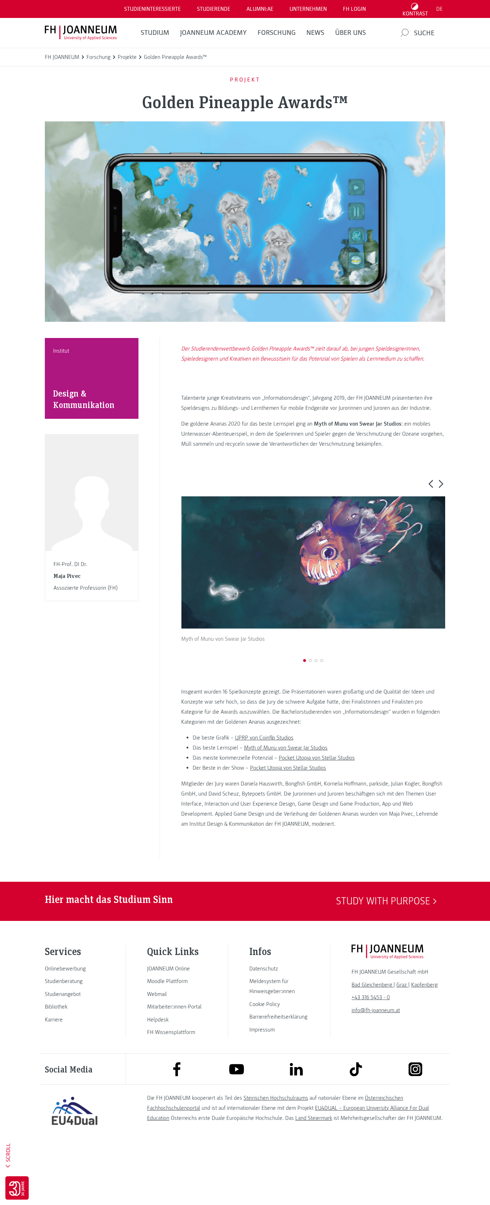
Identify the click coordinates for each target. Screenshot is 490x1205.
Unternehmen (308, 9)
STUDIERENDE (213, 9)
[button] (431, 483)
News (315, 32)
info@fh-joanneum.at (376, 1010)
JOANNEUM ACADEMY (213, 32)
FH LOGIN (354, 9)
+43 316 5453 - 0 (371, 997)
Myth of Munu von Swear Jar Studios (286, 747)
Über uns (350, 32)
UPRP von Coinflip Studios (264, 737)
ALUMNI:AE (259, 9)
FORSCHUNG (277, 32)
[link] (74, 969)
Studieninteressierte (152, 9)
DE (439, 9)
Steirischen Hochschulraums (276, 1098)
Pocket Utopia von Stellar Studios (317, 757)
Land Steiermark (313, 1118)
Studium (155, 32)
